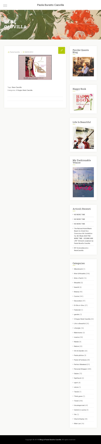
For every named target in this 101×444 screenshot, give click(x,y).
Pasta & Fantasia (80, 360)
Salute (76, 373)
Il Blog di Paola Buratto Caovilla (49, 440)
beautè (76, 287)
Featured (77, 310)
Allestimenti (78, 269)
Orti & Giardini (79, 351)
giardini (76, 314)
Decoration (78, 301)
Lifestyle (77, 328)
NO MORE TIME (79, 214)
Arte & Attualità (79, 273)
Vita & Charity (79, 419)
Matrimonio (78, 333)
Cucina (76, 296)
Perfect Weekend (80, 364)
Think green (78, 396)
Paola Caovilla (15, 52)
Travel (76, 401)
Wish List (77, 423)
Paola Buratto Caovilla (50, 4)
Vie (75, 414)
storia (76, 387)
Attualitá (77, 283)
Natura (76, 346)
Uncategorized (79, 405)
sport (76, 383)
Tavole (76, 392)
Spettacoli (77, 378)
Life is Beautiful (80, 323)
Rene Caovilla (17, 87)
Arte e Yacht (78, 278)
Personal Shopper (80, 369)
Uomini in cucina (80, 410)
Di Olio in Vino (79, 305)
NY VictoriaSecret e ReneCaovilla (81, 249)
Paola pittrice (79, 355)
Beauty (76, 292)
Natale (76, 342)
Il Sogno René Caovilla (24, 90)
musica (76, 337)
